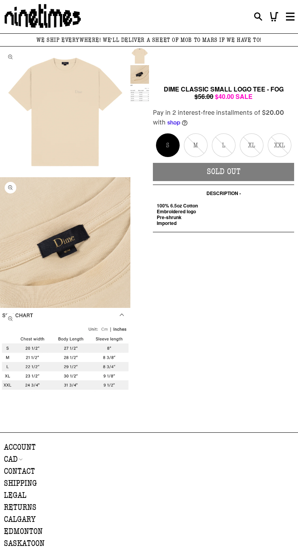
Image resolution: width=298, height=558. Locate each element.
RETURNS (20, 507)
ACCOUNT (20, 447)
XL (255, 149)
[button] (258, 17)
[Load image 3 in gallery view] (139, 93)
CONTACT (19, 471)
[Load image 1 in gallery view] (139, 56)
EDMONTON (23, 531)
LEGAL (15, 495)
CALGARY (20, 519)
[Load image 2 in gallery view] (139, 74)
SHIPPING (20, 483)
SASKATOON (24, 543)
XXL (282, 149)
